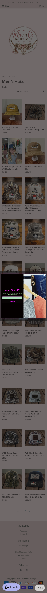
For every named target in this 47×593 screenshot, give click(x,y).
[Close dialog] (44, 275)
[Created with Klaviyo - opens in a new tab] (23, 318)
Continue (12, 301)
